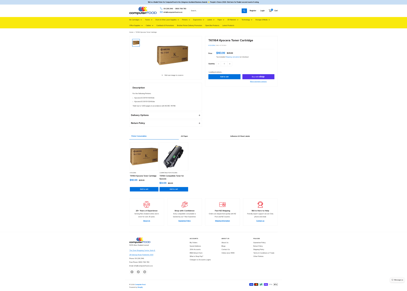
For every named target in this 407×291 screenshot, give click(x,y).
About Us (146, 221)
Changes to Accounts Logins (200, 260)
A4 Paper (184, 136)
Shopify (140, 287)
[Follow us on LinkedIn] (144, 272)
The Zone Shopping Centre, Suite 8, (142, 250)
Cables (148, 25)
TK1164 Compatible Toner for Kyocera (172, 177)
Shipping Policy (258, 249)
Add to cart (224, 77)
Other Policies (258, 256)
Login (262, 11)
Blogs (224, 246)
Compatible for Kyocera (168, 173)
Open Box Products (212, 25)
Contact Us (226, 249)
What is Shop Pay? (196, 256)
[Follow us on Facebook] (132, 272)
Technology (246, 20)
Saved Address (195, 246)
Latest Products (228, 25)
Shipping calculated (233, 57)
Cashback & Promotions (165, 25)
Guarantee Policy (184, 221)
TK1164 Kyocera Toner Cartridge (143, 176)
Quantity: (211, 64)
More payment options (258, 81)
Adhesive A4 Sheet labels (240, 136)
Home (131, 32)
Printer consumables (139, 136)
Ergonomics (197, 20)
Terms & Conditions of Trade (263, 253)
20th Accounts (195, 249)
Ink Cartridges (134, 20)
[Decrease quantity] (218, 64)
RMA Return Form (196, 253)
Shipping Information (222, 221)
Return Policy (258, 246)
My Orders (193, 242)
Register (253, 11)
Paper (220, 20)
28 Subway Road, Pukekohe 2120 (141, 255)
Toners (147, 20)
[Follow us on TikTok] (138, 272)
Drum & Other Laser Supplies (166, 20)
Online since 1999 (228, 253)
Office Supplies (134, 25)
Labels (209, 20)
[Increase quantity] (230, 64)
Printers (185, 20)
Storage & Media (261, 20)
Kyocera (211, 45)
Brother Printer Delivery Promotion (189, 25)
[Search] (244, 10)
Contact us (260, 221)
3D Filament (231, 20)
